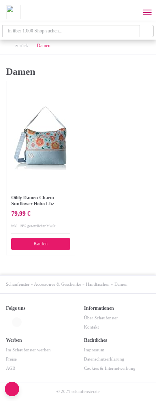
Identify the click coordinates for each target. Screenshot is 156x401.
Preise (11, 359)
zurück (21, 45)
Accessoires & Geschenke (57, 284)
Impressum (94, 350)
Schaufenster (18, 284)
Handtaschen (98, 284)
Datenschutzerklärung (104, 359)
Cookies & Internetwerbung (110, 368)
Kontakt (91, 327)
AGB (10, 368)
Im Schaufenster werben (28, 350)
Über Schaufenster (101, 318)
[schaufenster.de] (13, 12)
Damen (43, 45)
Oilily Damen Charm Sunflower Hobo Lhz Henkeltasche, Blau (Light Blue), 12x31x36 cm (37, 201)
